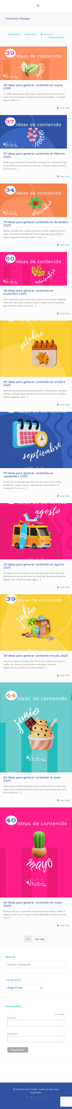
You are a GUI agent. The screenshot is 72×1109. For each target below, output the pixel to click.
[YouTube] (36, 1097)
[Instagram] (45, 1097)
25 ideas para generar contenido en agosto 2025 (33, 565)
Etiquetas (30, 34)
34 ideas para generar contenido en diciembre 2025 (35, 223)
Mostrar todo (57, 37)
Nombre (12, 1033)
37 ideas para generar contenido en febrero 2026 (34, 155)
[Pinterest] (40, 1097)
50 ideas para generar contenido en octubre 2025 (34, 383)
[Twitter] (31, 1097)
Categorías (14, 34)
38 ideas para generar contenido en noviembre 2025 (28, 292)
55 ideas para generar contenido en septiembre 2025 (28, 474)
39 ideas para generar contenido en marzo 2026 (33, 86)
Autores (47, 34)
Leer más (64, 108)
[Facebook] (27, 1097)
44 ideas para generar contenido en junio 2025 (32, 778)
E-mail (11, 1018)
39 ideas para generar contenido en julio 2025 (35, 655)
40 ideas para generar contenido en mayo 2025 (32, 904)
